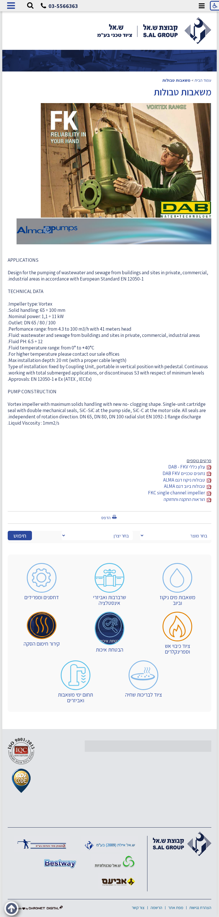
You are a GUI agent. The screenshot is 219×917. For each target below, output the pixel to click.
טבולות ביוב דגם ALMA (185, 486)
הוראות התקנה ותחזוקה (185, 499)
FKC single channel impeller (177, 493)
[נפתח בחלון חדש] (42, 844)
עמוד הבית (202, 80)
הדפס (106, 517)
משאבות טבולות (176, 80)
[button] (30, 5)
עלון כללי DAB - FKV (187, 467)
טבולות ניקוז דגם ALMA (185, 480)
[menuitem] (177, 584)
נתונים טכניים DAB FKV (185, 473)
